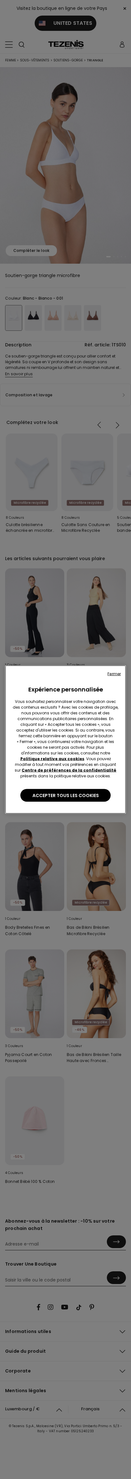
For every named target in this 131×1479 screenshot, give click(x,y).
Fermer (114, 674)
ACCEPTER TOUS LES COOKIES (65, 795)
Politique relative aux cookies (52, 758)
